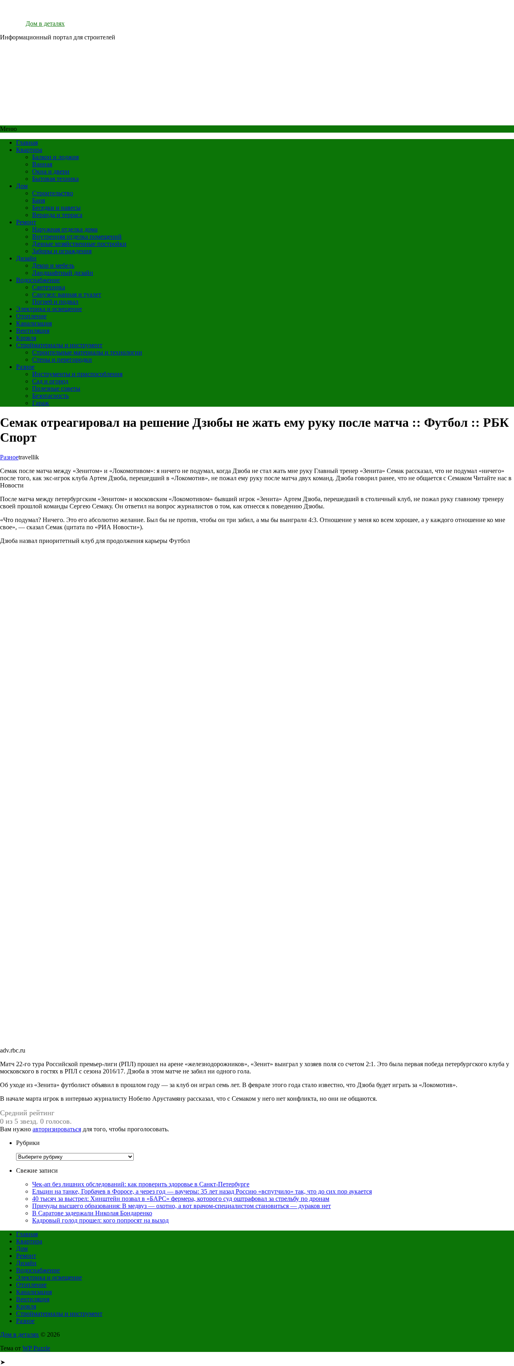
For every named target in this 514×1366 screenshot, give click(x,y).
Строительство (52, 193)
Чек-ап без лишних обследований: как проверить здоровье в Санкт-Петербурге (140, 1184)
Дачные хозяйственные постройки (79, 243)
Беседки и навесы (56, 207)
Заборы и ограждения (62, 251)
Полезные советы (56, 388)
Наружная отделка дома (65, 229)
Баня (38, 200)
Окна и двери (50, 171)
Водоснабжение (38, 279)
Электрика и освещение (49, 308)
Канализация (34, 323)
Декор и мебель (53, 265)
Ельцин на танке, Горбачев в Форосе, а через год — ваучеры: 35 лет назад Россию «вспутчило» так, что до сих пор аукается (202, 1191)
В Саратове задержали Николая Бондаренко (92, 1213)
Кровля (26, 337)
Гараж (40, 402)
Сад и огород (50, 381)
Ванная (42, 164)
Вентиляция (32, 330)
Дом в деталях (45, 23)
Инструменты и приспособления (77, 374)
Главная (27, 142)
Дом (22, 185)
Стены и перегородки (62, 359)
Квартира (29, 149)
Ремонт (26, 222)
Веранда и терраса (57, 214)
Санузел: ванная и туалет (66, 294)
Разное (25, 366)
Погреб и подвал (55, 301)
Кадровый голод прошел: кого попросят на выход (100, 1220)
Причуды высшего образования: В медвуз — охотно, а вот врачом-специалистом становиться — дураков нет (181, 1205)
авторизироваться (57, 1129)
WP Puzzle (36, 1348)
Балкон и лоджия (55, 157)
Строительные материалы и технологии (87, 352)
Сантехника (48, 287)
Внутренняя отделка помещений (77, 236)
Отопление (31, 316)
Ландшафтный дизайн (62, 272)
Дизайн (26, 258)
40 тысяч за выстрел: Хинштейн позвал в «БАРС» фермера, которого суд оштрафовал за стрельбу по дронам (180, 1198)
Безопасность (50, 395)
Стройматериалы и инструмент (59, 345)
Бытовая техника (55, 178)
